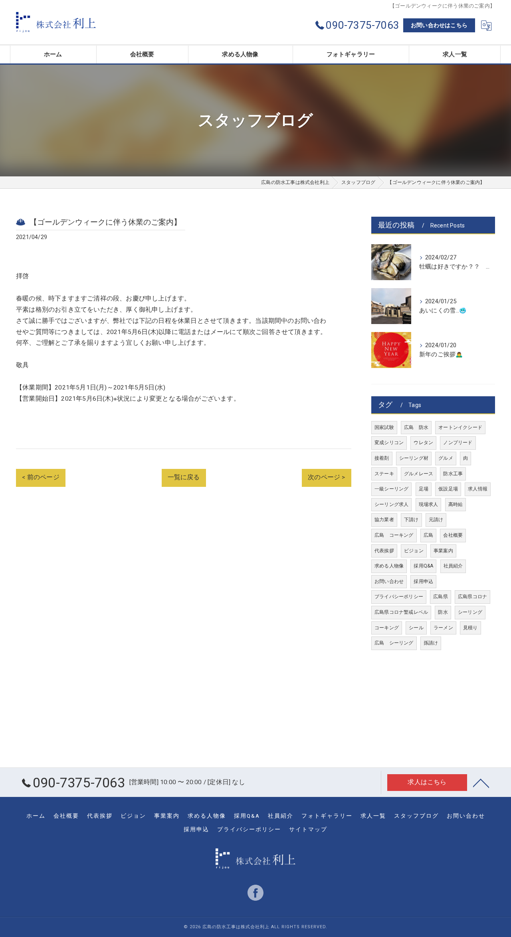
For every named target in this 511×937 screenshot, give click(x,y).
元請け (436, 519)
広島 (428, 535)
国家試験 (384, 427)
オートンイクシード (460, 427)
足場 (423, 489)
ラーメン (443, 628)
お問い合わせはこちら (439, 25)
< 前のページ (40, 477)
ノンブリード (457, 442)
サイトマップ (308, 829)
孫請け (431, 643)
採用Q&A (423, 566)
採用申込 (423, 581)
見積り (470, 628)
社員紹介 (453, 566)
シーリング (470, 612)
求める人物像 (389, 566)
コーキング (386, 628)
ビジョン (414, 551)
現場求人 (428, 504)
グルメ (445, 458)
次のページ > (326, 477)
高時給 (455, 504)
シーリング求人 (391, 504)
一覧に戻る (184, 477)
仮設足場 (448, 489)
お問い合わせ (389, 581)
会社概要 (453, 535)
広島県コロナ (472, 596)
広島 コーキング (394, 535)
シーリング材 (413, 458)
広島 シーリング (394, 643)
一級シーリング (391, 489)
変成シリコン (389, 442)
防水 (443, 612)
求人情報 (477, 489)
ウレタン (423, 442)
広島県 (440, 596)
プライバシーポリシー (398, 596)
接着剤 (381, 458)
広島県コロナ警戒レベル (401, 612)
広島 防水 (416, 427)
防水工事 (453, 473)
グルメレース (418, 473)
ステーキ (384, 473)
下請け (411, 519)
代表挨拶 (384, 551)
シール (416, 628)
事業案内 (443, 551)
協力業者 (384, 519)
